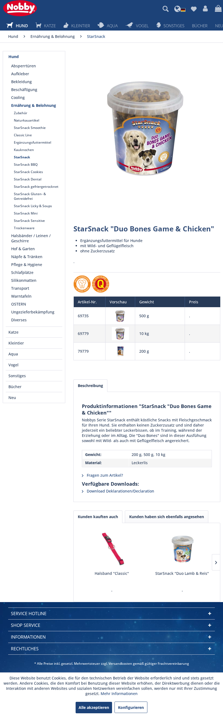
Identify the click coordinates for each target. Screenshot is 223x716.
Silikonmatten (23, 280)
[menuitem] (165, 8)
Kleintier (16, 343)
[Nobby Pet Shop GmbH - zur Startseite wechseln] (20, 8)
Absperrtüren (23, 65)
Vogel (13, 364)
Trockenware (24, 228)
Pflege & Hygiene (26, 264)
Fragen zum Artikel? (104, 475)
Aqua (13, 354)
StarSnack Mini (26, 213)
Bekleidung (21, 81)
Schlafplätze (22, 272)
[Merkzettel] (193, 8)
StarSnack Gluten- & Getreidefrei (30, 196)
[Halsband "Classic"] (111, 549)
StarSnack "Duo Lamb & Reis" (182, 573)
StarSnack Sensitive (29, 220)
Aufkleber (20, 73)
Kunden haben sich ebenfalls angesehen (166, 516)
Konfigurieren (131, 707)
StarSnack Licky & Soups (33, 206)
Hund (13, 56)
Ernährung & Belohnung (33, 105)
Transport (20, 288)
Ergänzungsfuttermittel (32, 142)
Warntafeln (21, 296)
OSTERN (18, 304)
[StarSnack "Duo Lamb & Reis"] (182, 549)
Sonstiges (17, 375)
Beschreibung (90, 385)
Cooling (18, 97)
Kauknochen (24, 149)
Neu (12, 397)
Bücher (14, 386)
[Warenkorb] (217, 8)
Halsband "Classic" (112, 573)
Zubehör (20, 113)
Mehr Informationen (119, 693)
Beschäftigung (24, 89)
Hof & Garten (23, 248)
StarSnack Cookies (28, 172)
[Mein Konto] (205, 8)
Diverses (19, 319)
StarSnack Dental (27, 179)
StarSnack (22, 157)
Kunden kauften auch (98, 516)
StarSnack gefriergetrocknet (36, 186)
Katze (13, 332)
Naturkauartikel (26, 120)
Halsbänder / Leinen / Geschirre (31, 238)
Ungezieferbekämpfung (32, 312)
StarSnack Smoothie (30, 127)
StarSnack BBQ (26, 164)
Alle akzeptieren (94, 707)
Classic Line (23, 135)
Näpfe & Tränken (26, 256)
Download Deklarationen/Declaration (120, 491)
